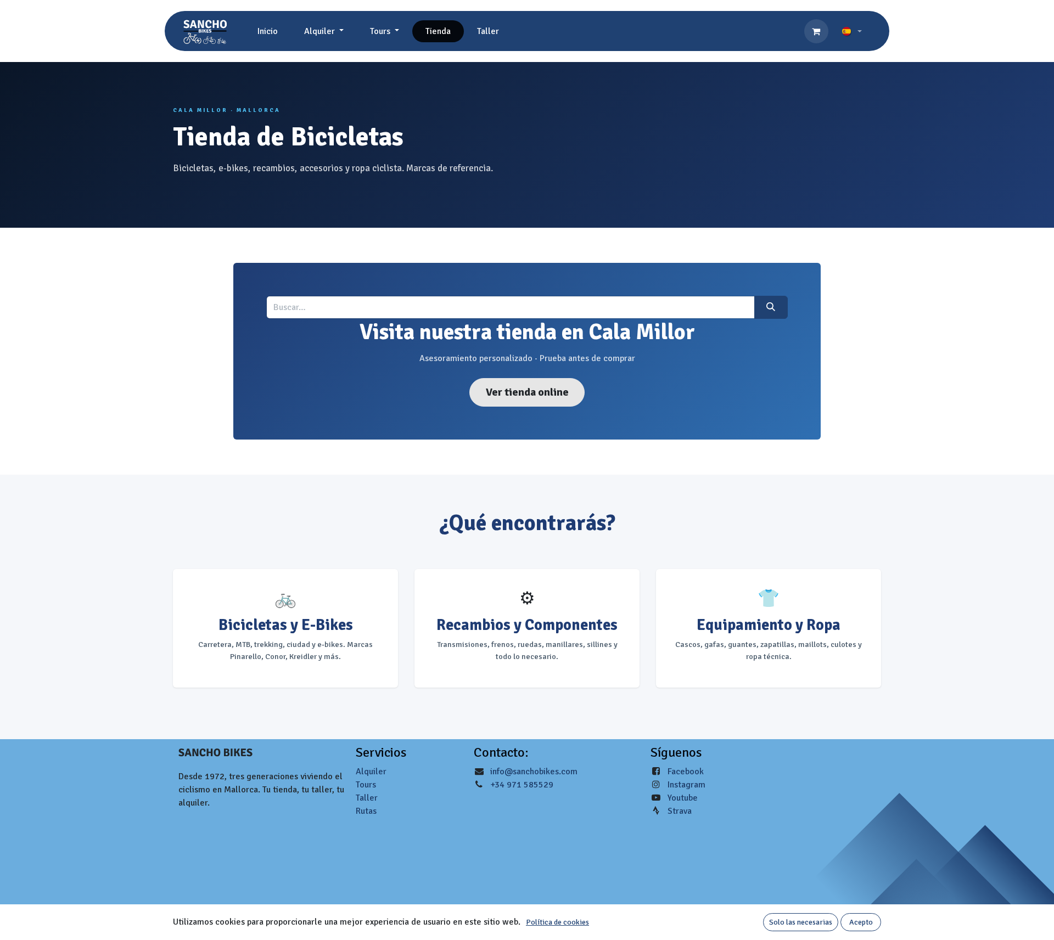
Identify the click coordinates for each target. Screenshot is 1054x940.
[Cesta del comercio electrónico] (816, 31)
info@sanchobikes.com (534, 771)
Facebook (686, 771)
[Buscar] (771, 307)
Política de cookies (557, 922)
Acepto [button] (861, 922)
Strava (680, 811)
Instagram (686, 784)
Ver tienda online (527, 392)
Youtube (683, 797)
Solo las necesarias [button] (800, 922)
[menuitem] (267, 31)
